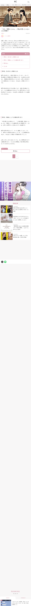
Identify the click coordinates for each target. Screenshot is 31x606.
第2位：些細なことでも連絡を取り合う (13, 60)
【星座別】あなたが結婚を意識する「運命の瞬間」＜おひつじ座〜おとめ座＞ (21, 228)
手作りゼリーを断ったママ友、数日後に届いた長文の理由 (21, 236)
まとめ (5, 66)
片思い (7, 4)
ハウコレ (2, 4)
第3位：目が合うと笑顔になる (11, 57)
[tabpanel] (15, 191)
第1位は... (6, 63)
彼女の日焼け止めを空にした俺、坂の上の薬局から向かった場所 (21, 209)
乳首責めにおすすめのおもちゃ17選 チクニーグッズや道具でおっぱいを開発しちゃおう (21, 218)
